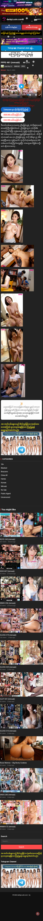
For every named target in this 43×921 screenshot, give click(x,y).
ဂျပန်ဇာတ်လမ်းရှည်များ (11, 27)
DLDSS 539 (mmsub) (8, 667)
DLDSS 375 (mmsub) (8, 635)
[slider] (13, 95)
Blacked (4, 468)
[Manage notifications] (37, 913)
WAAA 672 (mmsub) (8, 827)
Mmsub (3, 70)
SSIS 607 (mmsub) (7, 571)
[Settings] (36, 95)
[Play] (3, 95)
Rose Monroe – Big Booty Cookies (13, 763)
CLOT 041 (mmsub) (7, 699)
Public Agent (6, 494)
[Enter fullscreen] (39, 95)
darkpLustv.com (14, 19)
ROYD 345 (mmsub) (7, 539)
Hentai (3, 479)
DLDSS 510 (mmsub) (8, 731)
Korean (3, 483)
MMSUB (16, 66)
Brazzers (4, 472)
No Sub (3, 490)
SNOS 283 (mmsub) (7, 795)
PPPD (23, 66)
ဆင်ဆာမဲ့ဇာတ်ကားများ (32, 27)
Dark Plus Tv (8, 66)
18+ (2, 464)
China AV (4, 475)
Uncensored (5, 497)
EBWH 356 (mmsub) (8, 603)
